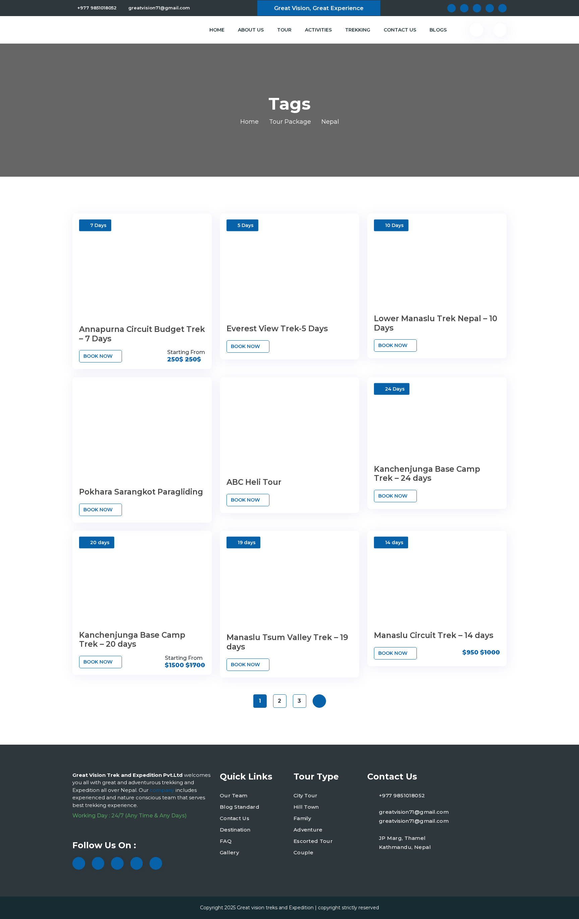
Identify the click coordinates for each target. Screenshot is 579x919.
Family (302, 818)
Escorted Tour (313, 841)
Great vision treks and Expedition (275, 908)
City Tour (306, 795)
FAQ (226, 841)
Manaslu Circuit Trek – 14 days (433, 635)
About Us (251, 30)
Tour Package (290, 121)
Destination (235, 829)
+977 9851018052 (97, 7)
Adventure (308, 829)
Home (216, 30)
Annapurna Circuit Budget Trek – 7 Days (142, 334)
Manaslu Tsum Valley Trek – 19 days (287, 642)
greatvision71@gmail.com (159, 7)
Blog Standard (239, 807)
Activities (318, 30)
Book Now (98, 356)
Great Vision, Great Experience (319, 8)
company (163, 790)
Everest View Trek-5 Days (277, 328)
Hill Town (306, 807)
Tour (284, 30)
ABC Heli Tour (254, 482)
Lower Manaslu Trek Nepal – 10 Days (435, 323)
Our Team (233, 795)
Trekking (357, 30)
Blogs (438, 30)
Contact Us (400, 30)
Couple (304, 852)
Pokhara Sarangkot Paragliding (141, 492)
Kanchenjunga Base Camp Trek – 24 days (427, 473)
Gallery (229, 852)
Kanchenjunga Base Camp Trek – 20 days (132, 639)
